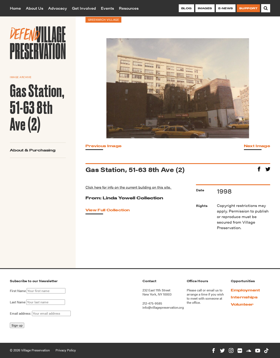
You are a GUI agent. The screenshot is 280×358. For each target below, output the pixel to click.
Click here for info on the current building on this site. (128, 187)
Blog (186, 8)
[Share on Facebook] (259, 168)
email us (213, 290)
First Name (18, 291)
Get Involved (84, 8)
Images (205, 8)
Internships (244, 297)
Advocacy (57, 8)
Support (248, 8)
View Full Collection (107, 210)
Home (15, 8)
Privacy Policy (66, 350)
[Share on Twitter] (267, 168)
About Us (34, 8)
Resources (129, 8)
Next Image (257, 146)
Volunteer (242, 304)
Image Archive (21, 77)
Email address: (21, 313)
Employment (245, 290)
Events (107, 8)
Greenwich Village (103, 19)
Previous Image (103, 146)
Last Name (17, 302)
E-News (225, 8)
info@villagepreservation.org (163, 307)
